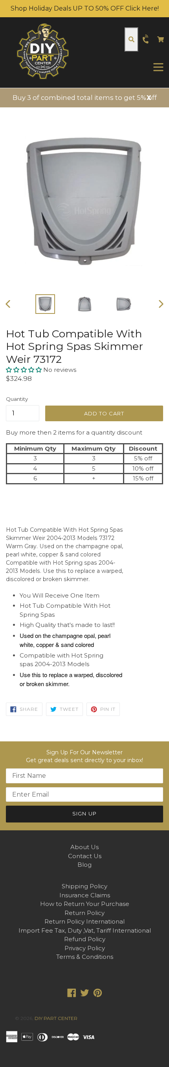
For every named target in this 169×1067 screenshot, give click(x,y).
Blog (84, 864)
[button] (24, 369)
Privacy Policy (84, 948)
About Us (84, 847)
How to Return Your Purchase (84, 904)
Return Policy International (84, 921)
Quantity (17, 399)
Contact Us (84, 856)
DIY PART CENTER (56, 1018)
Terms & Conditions (84, 956)
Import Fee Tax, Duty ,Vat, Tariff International (84, 930)
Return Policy (84, 913)
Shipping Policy (84, 886)
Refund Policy (84, 939)
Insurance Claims (84, 895)
